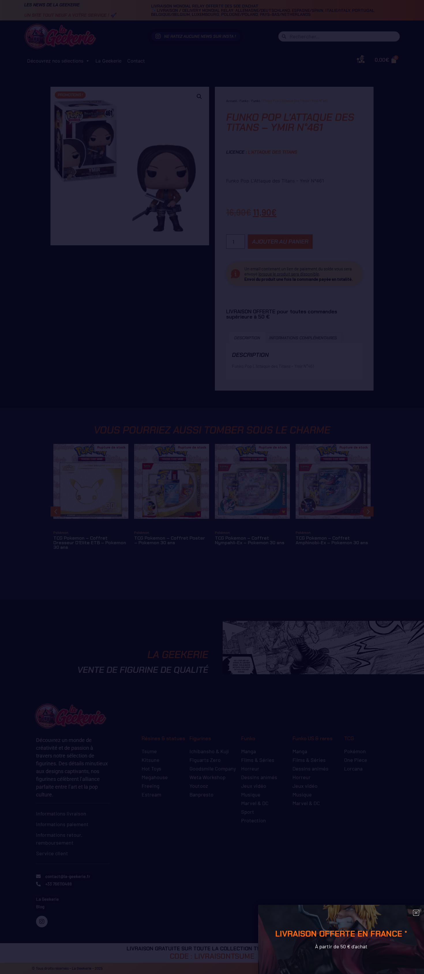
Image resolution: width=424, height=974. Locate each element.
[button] (416, 913)
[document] (212, 487)
